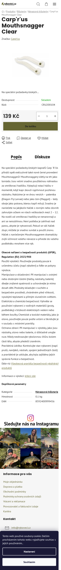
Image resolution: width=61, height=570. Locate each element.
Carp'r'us (15, 38)
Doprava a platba (12, 486)
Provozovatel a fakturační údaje (20, 506)
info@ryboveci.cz (21, 527)
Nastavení (29, 551)
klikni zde (30, 376)
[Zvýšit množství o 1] (55, 116)
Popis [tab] (16, 157)
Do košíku (30, 126)
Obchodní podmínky (14, 491)
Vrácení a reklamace (14, 501)
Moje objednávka (12, 481)
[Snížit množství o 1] (38, 116)
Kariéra (7, 511)
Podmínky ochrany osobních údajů (22, 496)
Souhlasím (29, 562)
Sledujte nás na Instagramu (31, 424)
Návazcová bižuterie (46, 391)
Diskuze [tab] (42, 157)
